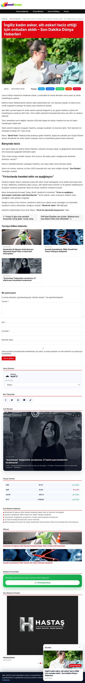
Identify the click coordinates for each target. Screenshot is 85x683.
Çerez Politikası (54, 11)
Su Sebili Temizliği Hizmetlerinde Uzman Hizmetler (22, 519)
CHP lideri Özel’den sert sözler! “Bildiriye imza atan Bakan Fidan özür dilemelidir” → (60, 217)
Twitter (41, 89)
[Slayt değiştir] (38, 663)
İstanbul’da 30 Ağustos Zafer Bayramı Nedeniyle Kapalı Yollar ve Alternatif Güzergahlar (34, 512)
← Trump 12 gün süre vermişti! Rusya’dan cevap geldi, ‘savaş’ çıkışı (18, 217)
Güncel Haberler (22, 11)
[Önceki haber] (73, 415)
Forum (66, 11)
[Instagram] (18, 400)
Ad (3, 322)
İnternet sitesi (7, 340)
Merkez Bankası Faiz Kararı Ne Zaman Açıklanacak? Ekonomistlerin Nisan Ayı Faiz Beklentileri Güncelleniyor (41, 522)
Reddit (69, 89)
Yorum (5, 301)
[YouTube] (24, 400)
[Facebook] (5, 400)
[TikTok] (30, 400)
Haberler (5, 19)
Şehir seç (9, 380)
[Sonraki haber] (78, 415)
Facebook (50, 89)
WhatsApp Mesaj (42, 583)
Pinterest (77, 89)
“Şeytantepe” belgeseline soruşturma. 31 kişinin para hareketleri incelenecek (31, 517)
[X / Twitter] (11, 400)
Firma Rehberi (38, 11)
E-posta (6, 331)
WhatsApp (60, 89)
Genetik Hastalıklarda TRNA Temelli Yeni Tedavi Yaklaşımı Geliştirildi (28, 515)
